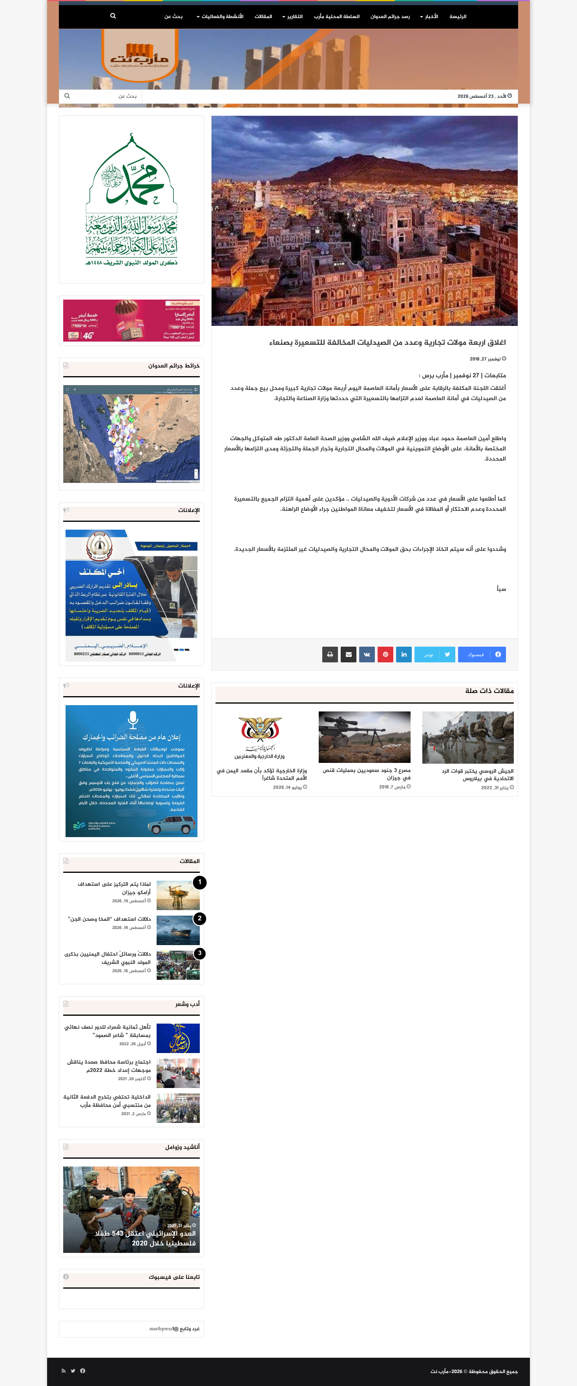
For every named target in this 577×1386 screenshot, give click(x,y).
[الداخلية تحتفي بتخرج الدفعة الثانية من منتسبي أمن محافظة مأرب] (178, 1108)
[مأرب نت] (288, 68)
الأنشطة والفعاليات (222, 17)
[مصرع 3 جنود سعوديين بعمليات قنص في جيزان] (364, 737)
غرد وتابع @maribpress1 (175, 1329)
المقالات (263, 17)
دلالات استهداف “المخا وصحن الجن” (109, 919)
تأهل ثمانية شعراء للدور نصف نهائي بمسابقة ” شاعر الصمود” (107, 1031)
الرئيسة (457, 17)
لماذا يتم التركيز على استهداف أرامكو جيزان (114, 888)
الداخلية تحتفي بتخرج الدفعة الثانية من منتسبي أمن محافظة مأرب (107, 1101)
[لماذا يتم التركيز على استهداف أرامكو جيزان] (178, 895)
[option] (131, 1210)
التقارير (295, 17)
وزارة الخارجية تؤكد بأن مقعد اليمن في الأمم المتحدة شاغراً (261, 774)
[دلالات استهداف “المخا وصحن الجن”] (178, 930)
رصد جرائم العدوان (390, 17)
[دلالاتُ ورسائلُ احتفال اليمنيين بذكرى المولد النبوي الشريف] (178, 965)
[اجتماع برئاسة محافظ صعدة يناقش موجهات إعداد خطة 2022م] (178, 1073)
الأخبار (431, 17)
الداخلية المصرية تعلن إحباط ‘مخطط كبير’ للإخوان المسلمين (132, 1239)
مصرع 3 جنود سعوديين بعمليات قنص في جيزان (367, 774)
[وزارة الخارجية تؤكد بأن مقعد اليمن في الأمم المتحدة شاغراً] (261, 737)
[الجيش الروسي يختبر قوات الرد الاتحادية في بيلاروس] (468, 737)
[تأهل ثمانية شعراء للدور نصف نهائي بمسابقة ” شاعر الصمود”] (178, 1038)
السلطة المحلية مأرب (337, 17)
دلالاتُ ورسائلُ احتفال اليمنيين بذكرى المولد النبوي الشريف (107, 958)
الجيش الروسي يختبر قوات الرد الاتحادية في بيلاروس (478, 775)
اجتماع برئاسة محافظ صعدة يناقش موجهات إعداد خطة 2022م (109, 1066)
